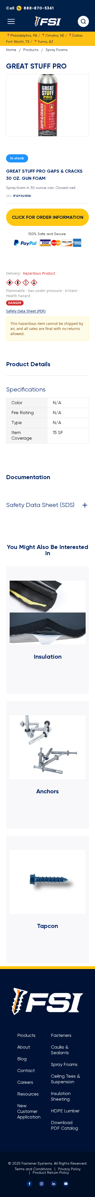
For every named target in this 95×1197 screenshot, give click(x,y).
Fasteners (61, 1035)
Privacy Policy (69, 1169)
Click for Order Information (47, 217)
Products (31, 50)
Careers (25, 1082)
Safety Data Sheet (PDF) (25, 311)
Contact (26, 1070)
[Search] (83, 21)
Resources (28, 1094)
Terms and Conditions (33, 1169)
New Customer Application (29, 1111)
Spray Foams (57, 50)
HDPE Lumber (65, 1111)
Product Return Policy (51, 1173)
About (23, 1047)
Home (11, 50)
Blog (22, 1059)
